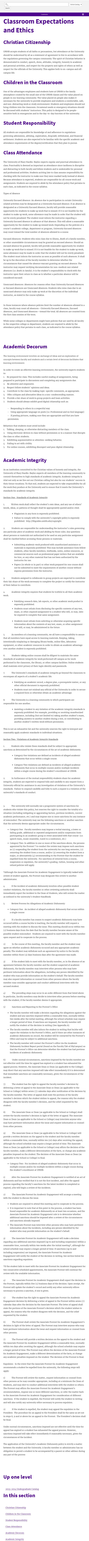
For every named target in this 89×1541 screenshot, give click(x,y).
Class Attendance (14, 1526)
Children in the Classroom (18, 1514)
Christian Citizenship (16, 1507)
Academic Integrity (15, 1539)
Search (7, 8)
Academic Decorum (15, 1533)
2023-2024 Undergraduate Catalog (22, 1489)
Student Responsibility (16, 1520)
